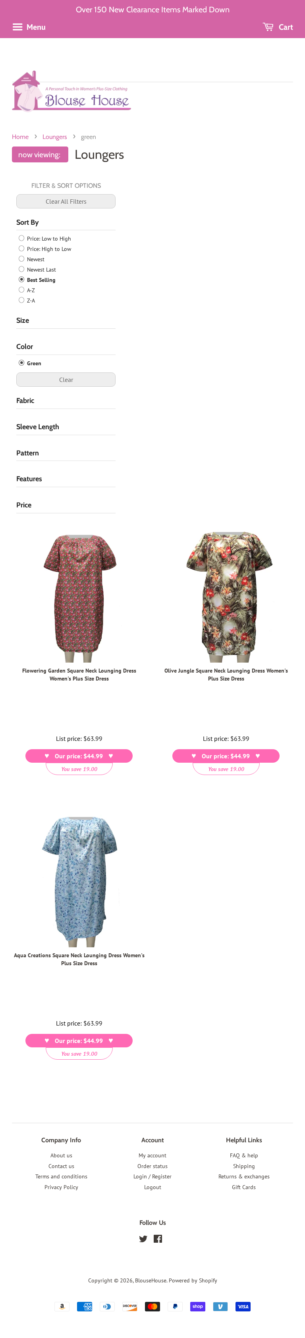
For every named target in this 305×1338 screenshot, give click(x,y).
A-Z (30, 290)
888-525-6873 (152, 43)
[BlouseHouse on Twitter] (143, 1240)
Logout (152, 1187)
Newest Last (40, 269)
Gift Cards (244, 1187)
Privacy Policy (61, 1187)
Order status (152, 1166)
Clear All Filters (66, 201)
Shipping (244, 1166)
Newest (34, 259)
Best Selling (40, 279)
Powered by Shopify (193, 1280)
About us (61, 1155)
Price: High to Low (48, 249)
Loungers (54, 137)
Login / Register (152, 1176)
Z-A (30, 300)
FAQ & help (244, 1155)
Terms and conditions (61, 1176)
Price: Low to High (48, 238)
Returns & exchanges (244, 1176)
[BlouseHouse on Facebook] (157, 1240)
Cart (285, 27)
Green (33, 363)
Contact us (61, 1166)
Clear (66, 380)
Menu (35, 27)
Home (20, 137)
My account (152, 1155)
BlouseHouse (150, 1280)
